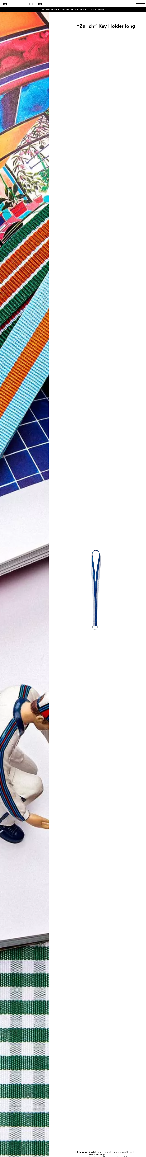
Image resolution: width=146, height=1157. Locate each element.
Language (45, 595)
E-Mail (43, 586)
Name (42, 577)
